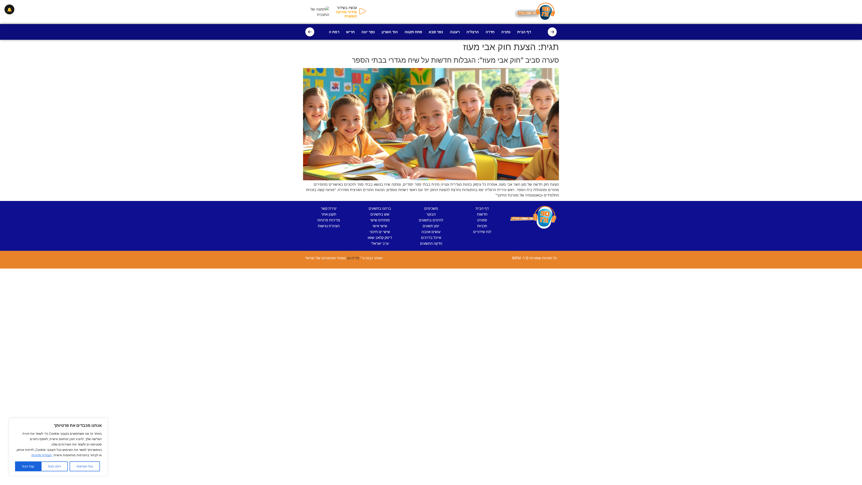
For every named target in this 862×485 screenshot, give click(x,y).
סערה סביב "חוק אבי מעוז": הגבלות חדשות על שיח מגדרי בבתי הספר (455, 60)
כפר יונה (368, 31)
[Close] (103, 422)
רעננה (455, 31)
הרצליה (472, 31)
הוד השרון (390, 31)
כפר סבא (436, 31)
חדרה (490, 31)
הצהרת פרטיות (41, 455)
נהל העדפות (85, 466)
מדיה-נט (353, 258)
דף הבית (524, 31)
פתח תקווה (413, 31)
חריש (350, 31)
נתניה (505, 31)
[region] (58, 447)
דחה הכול (54, 466)
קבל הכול (28, 466)
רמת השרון (330, 31)
